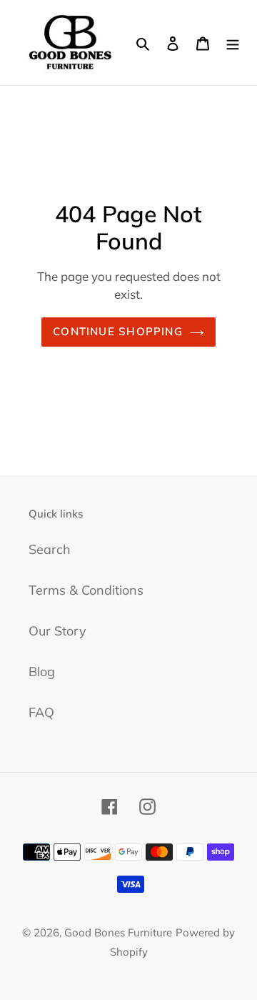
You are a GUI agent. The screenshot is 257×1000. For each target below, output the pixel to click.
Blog (42, 671)
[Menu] (233, 42)
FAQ (41, 712)
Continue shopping (118, 331)
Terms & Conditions (86, 590)
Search (50, 549)
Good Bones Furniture (118, 932)
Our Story (57, 631)
